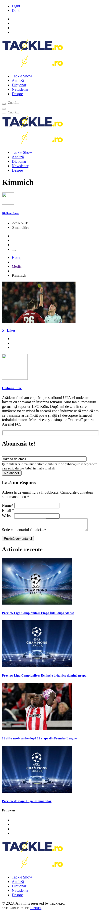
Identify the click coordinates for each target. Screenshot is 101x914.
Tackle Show (22, 76)
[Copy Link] (14, 250)
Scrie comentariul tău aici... (24, 530)
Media (17, 266)
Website (8, 516)
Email (8, 510)
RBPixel (35, 908)
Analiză (18, 80)
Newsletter (20, 89)
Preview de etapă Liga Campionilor (26, 801)
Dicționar (19, 85)
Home (16, 257)
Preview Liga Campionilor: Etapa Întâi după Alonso (38, 613)
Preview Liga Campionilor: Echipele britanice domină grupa (44, 675)
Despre (17, 94)
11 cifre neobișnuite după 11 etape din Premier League (39, 738)
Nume (7, 505)
